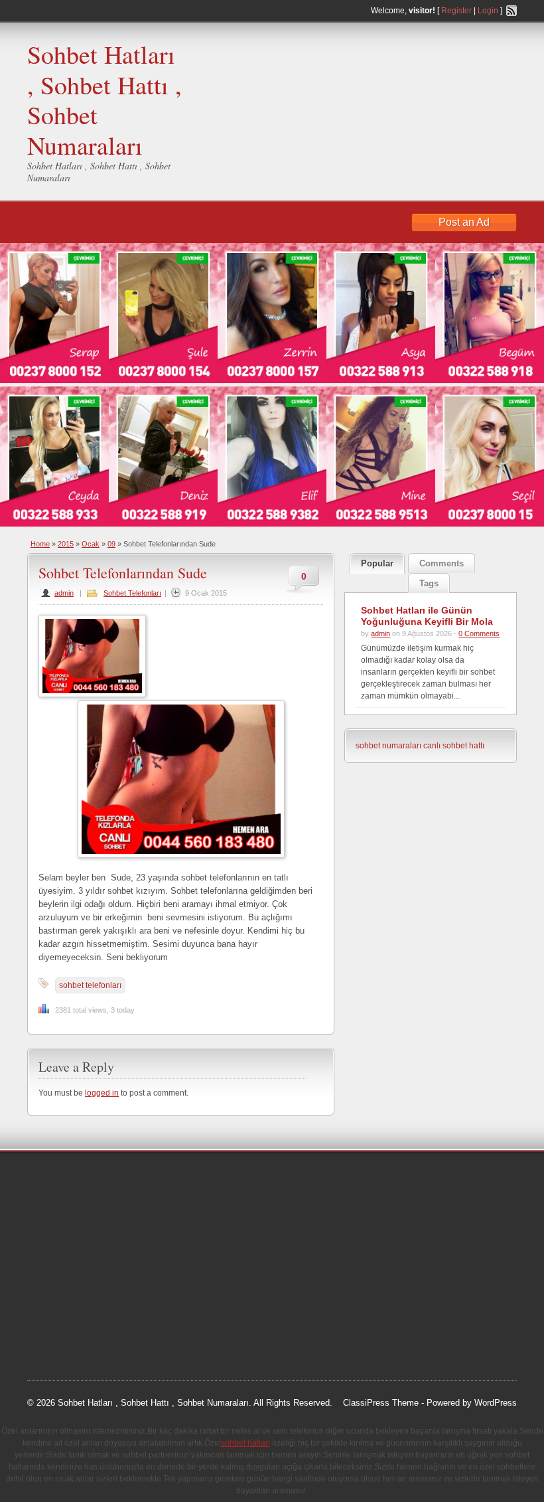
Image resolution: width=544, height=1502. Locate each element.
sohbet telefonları (90, 985)
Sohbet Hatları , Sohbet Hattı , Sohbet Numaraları (104, 99)
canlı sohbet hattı (453, 745)
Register (456, 10)
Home (40, 544)
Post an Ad (464, 222)
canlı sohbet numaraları (87, 1261)
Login (488, 10)
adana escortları (129, 1177)
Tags (429, 583)
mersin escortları (93, 1310)
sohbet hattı (114, 1194)
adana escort (64, 1177)
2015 (66, 544)
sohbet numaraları (388, 745)
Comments (441, 563)
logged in (102, 1093)
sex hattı (147, 1277)
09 (111, 544)
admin (64, 593)
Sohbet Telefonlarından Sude (122, 572)
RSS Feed (511, 10)
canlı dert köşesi (92, 1277)
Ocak (91, 544)
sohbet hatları (66, 1227)
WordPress (495, 1403)
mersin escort (94, 1327)
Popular (377, 563)
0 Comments (479, 633)
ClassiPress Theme (381, 1403)
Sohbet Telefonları (132, 593)
